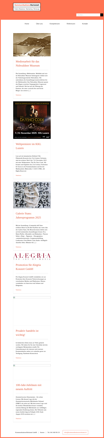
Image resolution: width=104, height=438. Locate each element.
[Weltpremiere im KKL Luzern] (32, 120)
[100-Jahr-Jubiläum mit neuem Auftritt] (32, 372)
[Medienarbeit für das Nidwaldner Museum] (32, 44)
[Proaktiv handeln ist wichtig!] (32, 311)
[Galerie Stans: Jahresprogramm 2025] (32, 195)
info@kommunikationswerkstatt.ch (75, 432)
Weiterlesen (18, 95)
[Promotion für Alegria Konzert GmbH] (32, 256)
